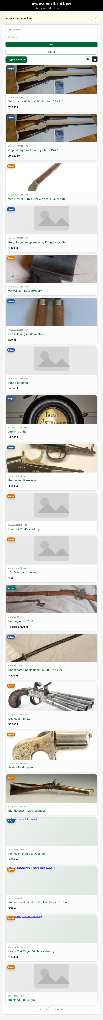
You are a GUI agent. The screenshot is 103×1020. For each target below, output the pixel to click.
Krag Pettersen (18, 382)
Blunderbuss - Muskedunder (26, 810)
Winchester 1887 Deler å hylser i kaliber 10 (36, 198)
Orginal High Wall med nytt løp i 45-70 (33, 150)
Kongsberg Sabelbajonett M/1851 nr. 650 (35, 669)
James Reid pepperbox (23, 767)
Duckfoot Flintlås (19, 718)
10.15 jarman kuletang (23, 572)
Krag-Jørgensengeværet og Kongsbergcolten (37, 242)
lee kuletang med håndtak (25, 334)
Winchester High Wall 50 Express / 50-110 (35, 101)
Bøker (50, 8)
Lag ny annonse (16, 59)
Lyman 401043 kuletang (24, 529)
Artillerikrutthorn (18, 431)
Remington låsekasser (23, 480)
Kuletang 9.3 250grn (21, 999)
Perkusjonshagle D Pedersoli (27, 853)
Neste (60, 1009)
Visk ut (51, 51)
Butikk (65, 8)
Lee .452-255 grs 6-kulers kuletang (31, 951)
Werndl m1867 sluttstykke (25, 290)
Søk (51, 44)
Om (37, 8)
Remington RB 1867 (21, 621)
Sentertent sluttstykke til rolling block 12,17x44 (38, 902)
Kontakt (57, 8)
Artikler (43, 8)
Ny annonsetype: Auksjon (19, 18)
